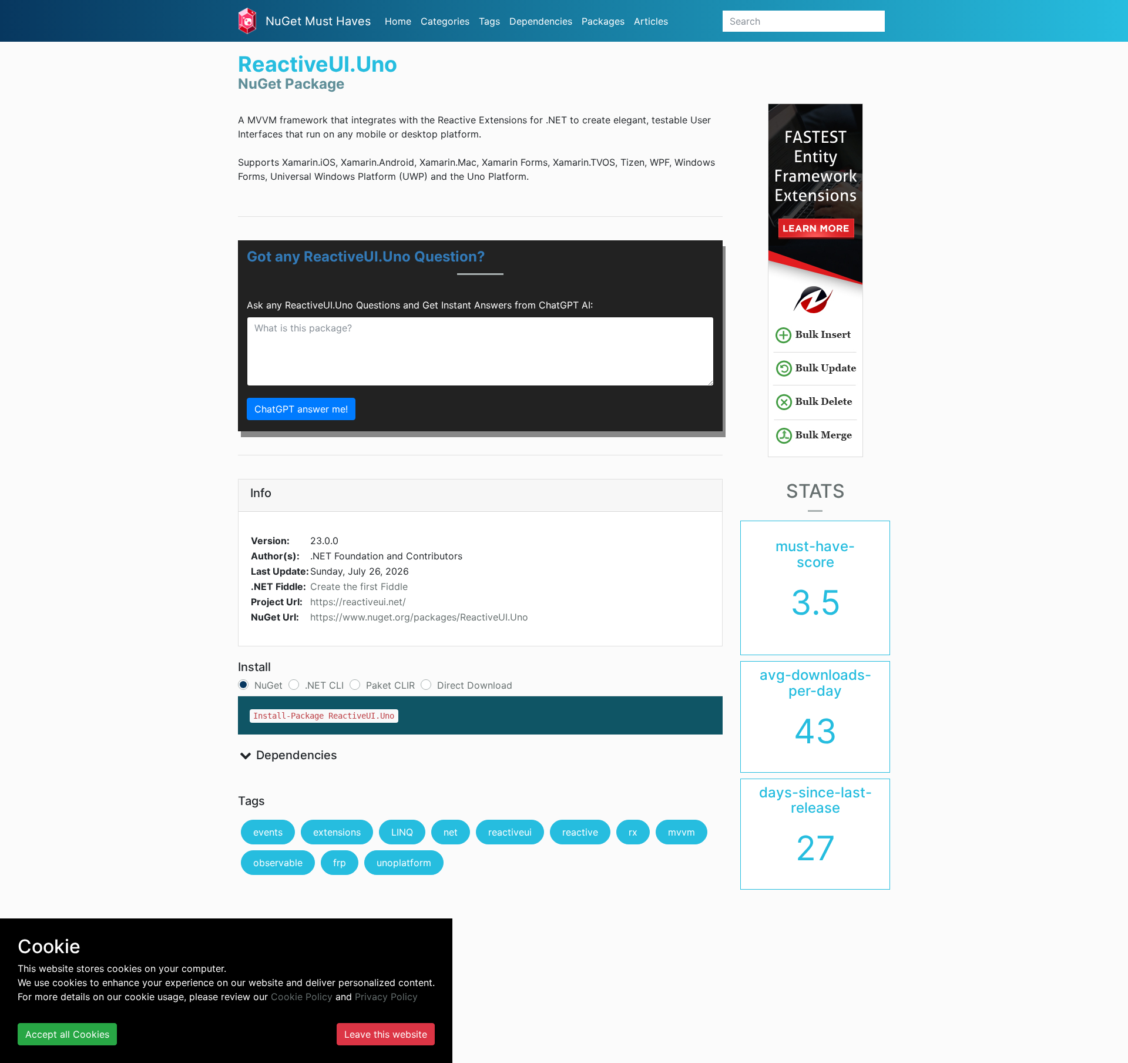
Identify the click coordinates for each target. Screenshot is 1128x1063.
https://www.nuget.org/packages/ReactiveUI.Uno (419, 617)
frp (339, 862)
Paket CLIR (390, 685)
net (451, 832)
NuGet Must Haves (318, 21)
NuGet (268, 685)
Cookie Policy (302, 996)
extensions (337, 832)
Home (398, 21)
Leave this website (385, 1034)
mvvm (681, 832)
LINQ (402, 832)
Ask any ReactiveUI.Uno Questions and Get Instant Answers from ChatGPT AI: (420, 305)
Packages (603, 21)
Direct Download (474, 685)
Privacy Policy (386, 996)
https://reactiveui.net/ (358, 602)
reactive (580, 832)
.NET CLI (324, 685)
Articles (651, 21)
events (268, 832)
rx (633, 832)
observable (278, 862)
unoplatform (404, 862)
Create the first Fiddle (359, 586)
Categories (445, 21)
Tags (489, 21)
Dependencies (540, 21)
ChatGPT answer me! (301, 409)
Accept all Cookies (67, 1034)
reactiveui (510, 832)
